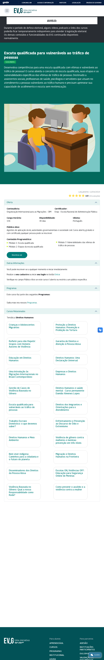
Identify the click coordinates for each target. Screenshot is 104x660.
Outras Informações (15, 263)
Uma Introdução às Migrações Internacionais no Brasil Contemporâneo (23, 374)
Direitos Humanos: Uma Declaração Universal (68, 359)
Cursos (53, 647)
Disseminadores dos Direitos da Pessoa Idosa (23, 471)
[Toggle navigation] (7, 11)
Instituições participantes (87, 648)
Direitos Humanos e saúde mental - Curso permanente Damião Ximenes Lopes (70, 391)
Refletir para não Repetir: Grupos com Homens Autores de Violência (22, 344)
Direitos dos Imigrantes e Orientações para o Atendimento (69, 407)
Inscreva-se (17, 255)
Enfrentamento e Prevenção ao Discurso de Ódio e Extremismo (70, 424)
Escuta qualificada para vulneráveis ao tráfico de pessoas (22, 407)
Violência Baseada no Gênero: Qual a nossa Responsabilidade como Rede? (21, 491)
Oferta (10, 202)
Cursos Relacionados (16, 311)
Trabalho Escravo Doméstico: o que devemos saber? (23, 424)
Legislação (76, 3)
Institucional (56, 655)
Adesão (84, 643)
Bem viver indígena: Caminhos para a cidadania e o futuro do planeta (23, 457)
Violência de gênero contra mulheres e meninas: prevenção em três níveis (70, 440)
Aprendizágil (56, 643)
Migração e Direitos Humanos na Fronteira (67, 455)
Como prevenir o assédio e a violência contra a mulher (70, 488)
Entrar (57, 274)
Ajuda (97, 655)
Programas (11, 288)
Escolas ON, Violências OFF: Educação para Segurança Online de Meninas (70, 473)
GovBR (6, 2)
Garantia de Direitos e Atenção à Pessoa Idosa (68, 342)
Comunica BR (27, 3)
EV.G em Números (88, 653)
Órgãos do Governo (93, 3)
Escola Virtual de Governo (25, 10)
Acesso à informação (45, 3)
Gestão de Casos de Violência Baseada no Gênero (20, 391)
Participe (62, 3)
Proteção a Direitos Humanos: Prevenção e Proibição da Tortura (67, 327)
